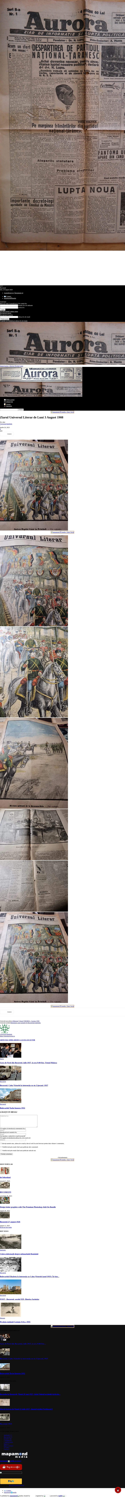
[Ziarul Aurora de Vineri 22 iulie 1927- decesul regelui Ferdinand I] (5, 1405)
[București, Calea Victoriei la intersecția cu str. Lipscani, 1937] (10, 1080)
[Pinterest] (32, 434)
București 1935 (6, 1424)
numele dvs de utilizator (25, 305)
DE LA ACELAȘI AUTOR (26, 1040)
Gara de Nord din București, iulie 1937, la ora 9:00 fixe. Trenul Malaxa (28, 1063)
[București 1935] (5, 1420)
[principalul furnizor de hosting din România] (32, 1496)
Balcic (2, 1059)
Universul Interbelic (6, 424)
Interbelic (3, 1250)
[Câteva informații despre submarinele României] (10, 1248)
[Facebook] (18, 434)
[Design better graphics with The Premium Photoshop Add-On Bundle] (5, 1203)
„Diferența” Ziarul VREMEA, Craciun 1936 (25, 1021)
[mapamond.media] (11, 1483)
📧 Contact (7, 296)
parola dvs (21, 307)
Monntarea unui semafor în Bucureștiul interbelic (26, 1023)
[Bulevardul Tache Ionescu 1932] (10, 1102)
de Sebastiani (5, 1177)
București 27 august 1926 (10, 1222)
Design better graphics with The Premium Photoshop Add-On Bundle (28, 1207)
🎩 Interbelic (8, 406)
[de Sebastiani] (5, 1173)
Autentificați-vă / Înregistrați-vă (13, 293)
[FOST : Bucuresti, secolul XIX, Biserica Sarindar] (10, 1294)
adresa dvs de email (24, 317)
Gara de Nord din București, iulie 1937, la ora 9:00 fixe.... (23, 1344)
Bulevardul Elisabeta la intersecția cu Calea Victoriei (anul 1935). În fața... (29, 1277)
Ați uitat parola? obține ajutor (9, 311)
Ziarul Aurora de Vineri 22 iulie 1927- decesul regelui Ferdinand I (26, 1409)
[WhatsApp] (40, 434)
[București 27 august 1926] (5, 1218)
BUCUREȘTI (5, 1192)
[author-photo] (4, 1032)
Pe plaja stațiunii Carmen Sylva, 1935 (15, 1322)
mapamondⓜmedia (10, 298)
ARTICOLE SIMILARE (8, 1040)
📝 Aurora (7, 404)
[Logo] (41, 381)
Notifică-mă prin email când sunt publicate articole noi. (19, 1150)
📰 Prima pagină (9, 400)
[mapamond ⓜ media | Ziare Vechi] (62, 412)
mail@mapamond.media (16, 1485)
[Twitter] (25, 434)
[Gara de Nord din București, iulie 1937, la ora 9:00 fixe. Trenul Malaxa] (10, 1057)
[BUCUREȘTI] (5, 1188)
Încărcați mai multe (6, 1227)
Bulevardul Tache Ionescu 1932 (12, 1108)
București (3, 1081)
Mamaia (2, 1318)
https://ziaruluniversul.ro (7, 1036)
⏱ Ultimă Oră (8, 402)
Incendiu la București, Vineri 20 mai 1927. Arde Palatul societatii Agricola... (30, 1394)
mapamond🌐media (10, 1492)
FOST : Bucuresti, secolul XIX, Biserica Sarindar (19, 1299)
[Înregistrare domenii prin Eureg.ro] (47, 1496)
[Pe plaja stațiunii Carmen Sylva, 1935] (10, 1316)
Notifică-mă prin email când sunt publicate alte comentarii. (20, 1147)
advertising (10, 1461)
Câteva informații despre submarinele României (19, 1254)
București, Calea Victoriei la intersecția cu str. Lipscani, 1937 (24, 1085)
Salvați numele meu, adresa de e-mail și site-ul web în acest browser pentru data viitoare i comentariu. (33, 1143)
